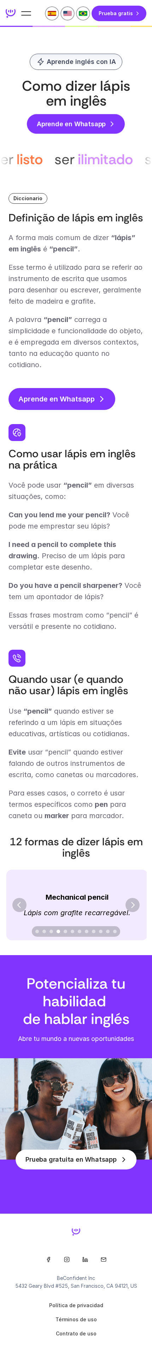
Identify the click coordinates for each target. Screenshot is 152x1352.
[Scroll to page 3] (51, 931)
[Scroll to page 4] (58, 931)
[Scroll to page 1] (36, 931)
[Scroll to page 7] (79, 931)
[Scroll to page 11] (107, 931)
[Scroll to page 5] (65, 931)
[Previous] (19, 905)
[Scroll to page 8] (86, 931)
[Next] (132, 905)
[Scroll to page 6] (72, 931)
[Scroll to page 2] (44, 931)
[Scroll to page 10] (100, 931)
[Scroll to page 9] (93, 931)
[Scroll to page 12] (115, 931)
